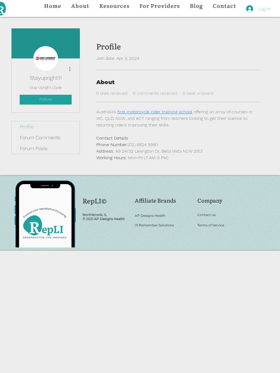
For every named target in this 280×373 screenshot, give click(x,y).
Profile (27, 126)
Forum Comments (40, 137)
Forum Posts (34, 148)
